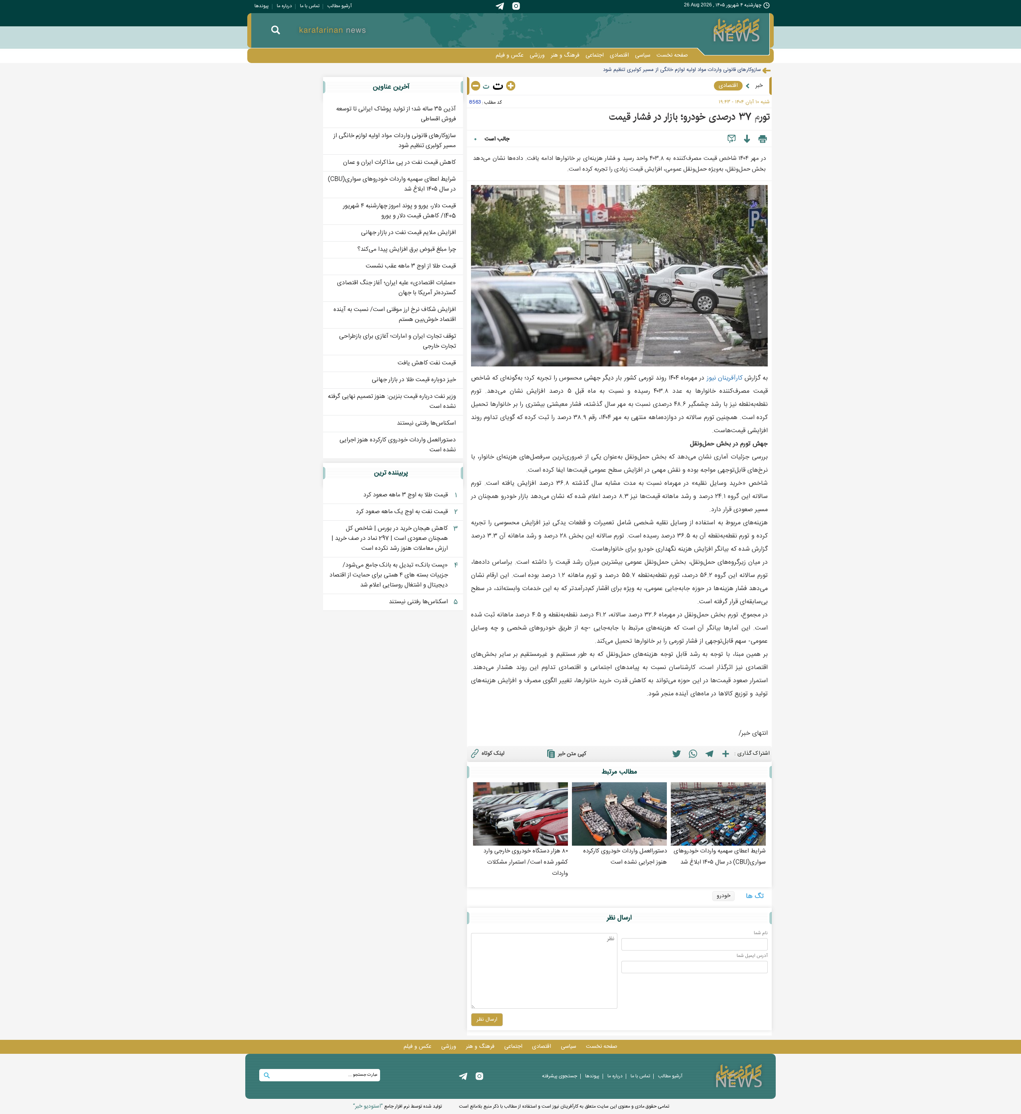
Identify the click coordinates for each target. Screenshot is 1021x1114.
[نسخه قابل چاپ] (763, 139)
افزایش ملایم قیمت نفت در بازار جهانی (408, 233)
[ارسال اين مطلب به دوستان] (732, 139)
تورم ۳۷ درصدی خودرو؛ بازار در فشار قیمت (689, 117)
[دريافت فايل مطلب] (747, 139)
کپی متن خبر (572, 754)
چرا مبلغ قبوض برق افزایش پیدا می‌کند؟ (406, 249)
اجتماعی (594, 55)
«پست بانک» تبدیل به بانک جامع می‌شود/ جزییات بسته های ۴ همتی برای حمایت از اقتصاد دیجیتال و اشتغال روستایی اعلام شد (388, 575)
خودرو (723, 896)
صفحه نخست (672, 55)
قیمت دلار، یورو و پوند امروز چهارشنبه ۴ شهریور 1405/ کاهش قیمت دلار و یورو (399, 211)
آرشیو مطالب (339, 6)
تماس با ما (309, 6)
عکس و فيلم (510, 55)
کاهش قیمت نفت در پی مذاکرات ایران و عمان (399, 162)
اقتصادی (619, 55)
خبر (759, 86)
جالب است (497, 139)
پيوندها (261, 6)
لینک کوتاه (493, 753)
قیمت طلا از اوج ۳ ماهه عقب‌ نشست (411, 266)
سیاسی (642, 55)
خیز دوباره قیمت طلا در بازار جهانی (414, 380)
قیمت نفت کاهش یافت (427, 363)
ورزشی (537, 55)
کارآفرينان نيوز (725, 378)
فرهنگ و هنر (565, 55)
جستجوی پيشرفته (559, 1076)
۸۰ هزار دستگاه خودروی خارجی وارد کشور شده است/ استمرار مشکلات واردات (525, 862)
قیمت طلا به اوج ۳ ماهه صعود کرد (405, 495)
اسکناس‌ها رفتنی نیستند (426, 423)
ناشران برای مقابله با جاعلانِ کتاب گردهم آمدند (712, 69)
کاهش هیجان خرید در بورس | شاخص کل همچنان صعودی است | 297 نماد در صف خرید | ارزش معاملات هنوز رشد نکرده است (389, 538)
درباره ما (284, 6)
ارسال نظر (487, 1019)
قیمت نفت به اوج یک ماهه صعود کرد (402, 512)
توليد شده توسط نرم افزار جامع (397, 1106)
